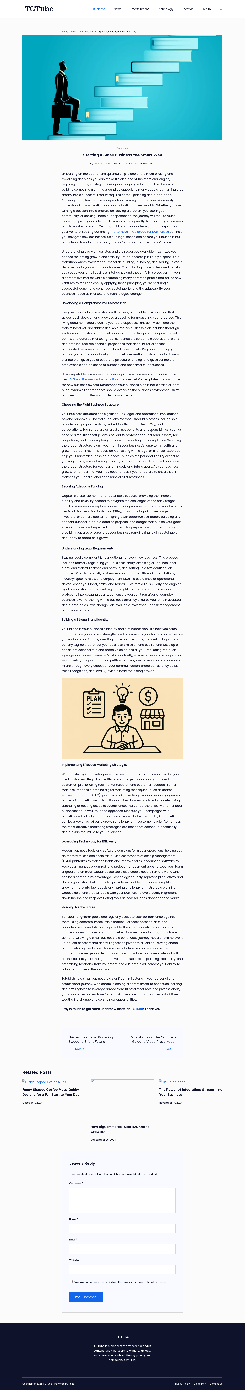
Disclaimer (200, 1383)
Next (169, 1049)
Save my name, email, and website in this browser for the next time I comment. (120, 1282)
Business (99, 9)
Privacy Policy (182, 1383)
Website (74, 1260)
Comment (76, 1183)
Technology (165, 9)
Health (206, 9)
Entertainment (139, 9)
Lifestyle (188, 9)
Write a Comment (143, 164)
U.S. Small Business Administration (93, 379)
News (118, 9)
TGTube (39, 9)
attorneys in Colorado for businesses (141, 232)
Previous (79, 1049)
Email (73, 1239)
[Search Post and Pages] (221, 9)
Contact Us (216, 1383)
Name (73, 1219)
